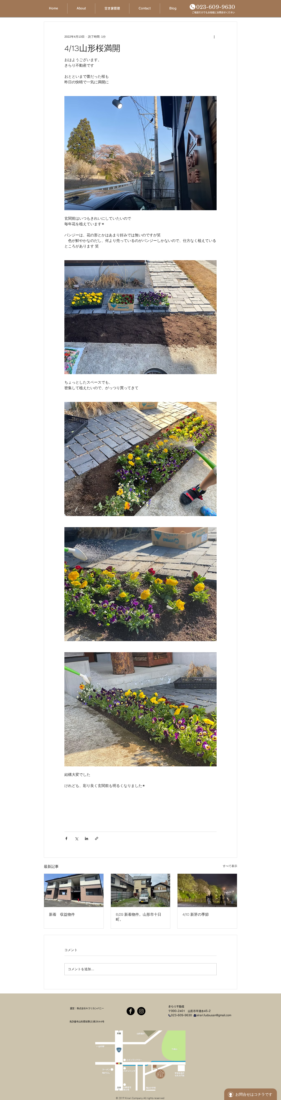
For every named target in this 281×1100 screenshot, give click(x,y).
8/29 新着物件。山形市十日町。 (138, 916)
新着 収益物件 (62, 914)
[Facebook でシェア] (66, 838)
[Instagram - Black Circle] (141, 1011)
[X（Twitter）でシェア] (76, 838)
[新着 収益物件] (73, 890)
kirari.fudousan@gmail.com (214, 1015)
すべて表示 (230, 866)
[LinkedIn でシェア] (86, 838)
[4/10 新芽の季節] (207, 890)
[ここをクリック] (192, 7)
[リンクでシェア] (97, 838)
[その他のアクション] (214, 36)
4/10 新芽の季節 (195, 914)
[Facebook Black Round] (131, 1011)
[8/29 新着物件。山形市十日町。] (140, 890)
